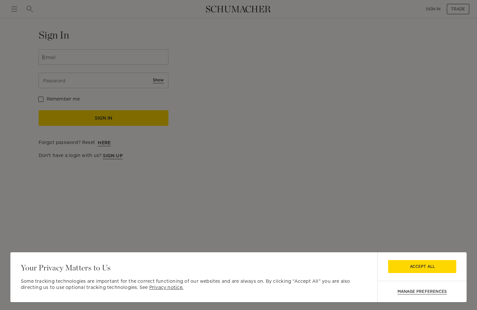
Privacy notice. (166, 287)
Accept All (422, 266)
